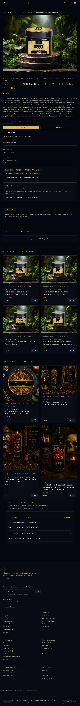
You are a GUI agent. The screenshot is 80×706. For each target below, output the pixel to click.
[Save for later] (36, 258)
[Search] (67, 3)
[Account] (71, 3)
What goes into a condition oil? (23, 528)
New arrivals (6, 624)
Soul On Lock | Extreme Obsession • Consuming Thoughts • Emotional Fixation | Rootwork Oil (58, 487)
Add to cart (21, 127)
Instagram (5, 602)
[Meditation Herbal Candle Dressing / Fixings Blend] (21, 270)
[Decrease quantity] (5, 121)
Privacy (54, 700)
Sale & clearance (8, 629)
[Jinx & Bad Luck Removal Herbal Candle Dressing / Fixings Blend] (59, 320)
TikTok (17, 602)
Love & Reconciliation (9, 153)
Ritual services (45, 616)
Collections (6, 618)
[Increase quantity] (12, 121)
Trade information (8, 676)
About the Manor (32, 197)
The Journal (45, 646)
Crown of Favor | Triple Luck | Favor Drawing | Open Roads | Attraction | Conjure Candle (18, 411)
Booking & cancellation (48, 621)
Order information (47, 678)
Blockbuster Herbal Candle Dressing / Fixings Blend (55, 293)
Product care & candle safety (11, 656)
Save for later (11, 132)
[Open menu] (5, 3)
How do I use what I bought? (21, 533)
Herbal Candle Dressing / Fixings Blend (23, 12)
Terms (58, 700)
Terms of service (46, 673)
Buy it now (59, 127)
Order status (6, 646)
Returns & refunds (8, 651)
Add (35, 301)
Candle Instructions (11, 177)
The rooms (6, 632)
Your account (7, 659)
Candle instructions (47, 648)
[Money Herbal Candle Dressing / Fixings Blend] (21, 320)
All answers (67, 517)
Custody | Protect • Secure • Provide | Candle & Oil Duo (55, 403)
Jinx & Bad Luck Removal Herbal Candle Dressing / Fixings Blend (57, 343)
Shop (9, 12)
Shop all (5, 616)
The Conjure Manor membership (29, 177)
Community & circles (9, 667)
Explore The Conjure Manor (14, 197)
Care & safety (10, 209)
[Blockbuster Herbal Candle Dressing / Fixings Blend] (59, 270)
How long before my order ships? (23, 522)
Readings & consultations (49, 618)
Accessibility (45, 676)
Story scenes (45, 654)
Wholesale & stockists (9, 673)
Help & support (7, 640)
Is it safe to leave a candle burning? (25, 539)
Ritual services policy (47, 624)
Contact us (6, 643)
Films (43, 651)
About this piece (9, 143)
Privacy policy (45, 670)
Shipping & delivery (8, 648)
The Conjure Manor (8, 670)
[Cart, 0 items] (75, 3)
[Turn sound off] (64, 3)
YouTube (12, 602)
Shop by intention (8, 621)
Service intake (45, 627)
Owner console (37, 703)
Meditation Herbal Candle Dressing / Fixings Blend (17, 293)
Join (38, 591)
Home (4, 12)
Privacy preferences (27, 703)
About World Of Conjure (49, 640)
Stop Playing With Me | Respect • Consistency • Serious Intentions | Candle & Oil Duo (21, 479)
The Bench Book (46, 643)
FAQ (4, 654)
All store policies (46, 667)
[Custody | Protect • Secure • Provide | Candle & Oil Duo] (59, 380)
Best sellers (6, 627)
